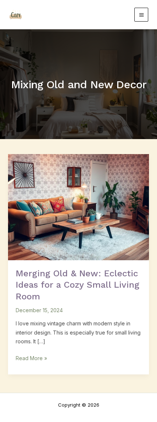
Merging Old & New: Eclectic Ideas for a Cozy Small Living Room (77, 284)
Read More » (31, 357)
